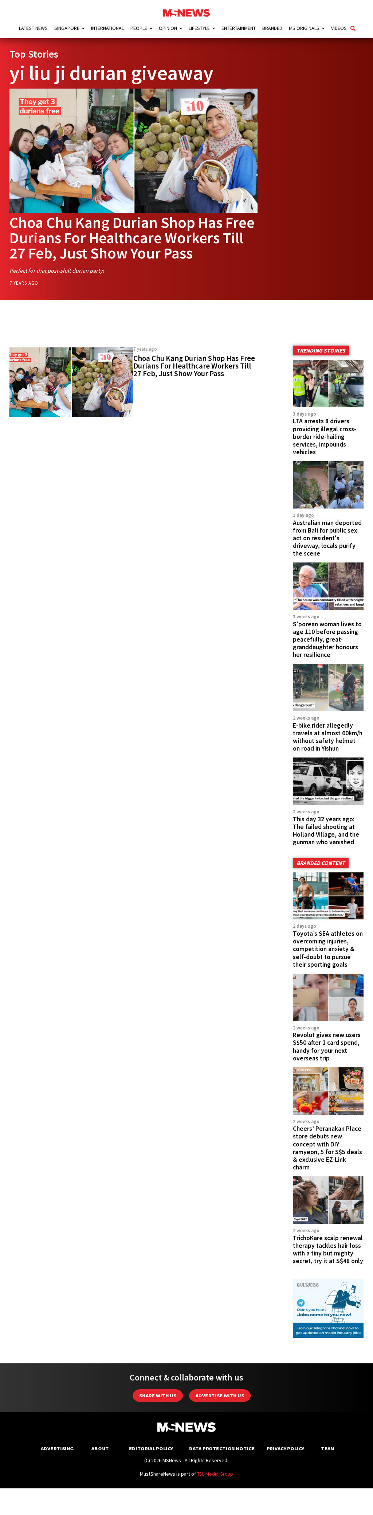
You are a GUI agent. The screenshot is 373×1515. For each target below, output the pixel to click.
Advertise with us (220, 1395)
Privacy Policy (285, 1448)
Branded (272, 28)
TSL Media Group (215, 1474)
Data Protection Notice (222, 1448)
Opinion (168, 28)
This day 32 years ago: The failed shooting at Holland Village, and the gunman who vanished (326, 830)
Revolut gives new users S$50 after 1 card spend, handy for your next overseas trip (327, 1046)
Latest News (33, 28)
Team (327, 1448)
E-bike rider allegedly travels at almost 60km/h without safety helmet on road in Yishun (327, 736)
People (138, 28)
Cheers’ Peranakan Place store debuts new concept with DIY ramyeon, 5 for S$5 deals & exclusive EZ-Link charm (327, 1148)
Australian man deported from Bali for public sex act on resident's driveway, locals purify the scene (327, 538)
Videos (339, 28)
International (107, 28)
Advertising (57, 1448)
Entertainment (238, 28)
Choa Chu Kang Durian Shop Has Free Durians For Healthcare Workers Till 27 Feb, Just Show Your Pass (132, 237)
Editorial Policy (151, 1448)
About (100, 1448)
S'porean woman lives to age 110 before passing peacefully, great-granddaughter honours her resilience (327, 639)
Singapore (66, 28)
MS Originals (304, 28)
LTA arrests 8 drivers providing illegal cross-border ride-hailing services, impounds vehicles (324, 436)
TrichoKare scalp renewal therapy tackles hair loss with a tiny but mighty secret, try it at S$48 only (328, 1249)
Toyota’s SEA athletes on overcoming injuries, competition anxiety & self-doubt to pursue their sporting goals (328, 949)
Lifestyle (199, 28)
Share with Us (157, 1395)
